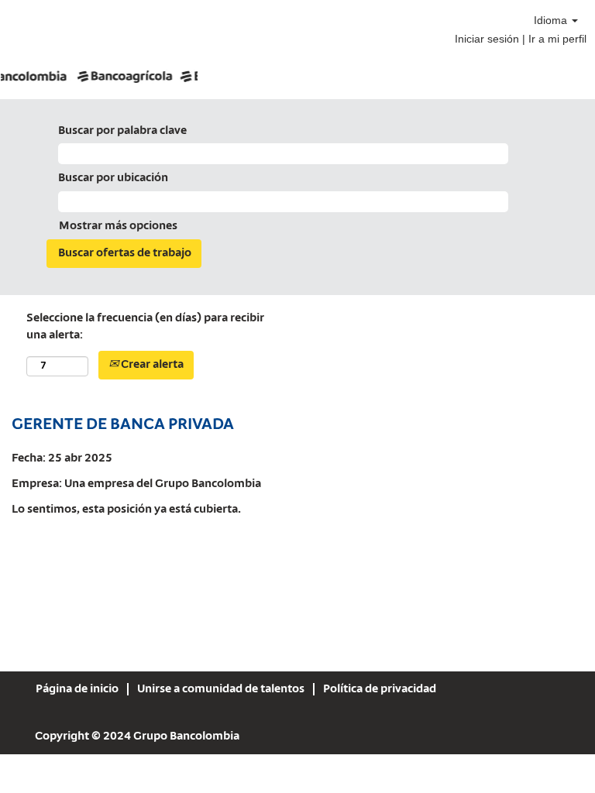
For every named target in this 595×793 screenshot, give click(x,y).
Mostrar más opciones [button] (118, 226)
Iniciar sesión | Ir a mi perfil (520, 39)
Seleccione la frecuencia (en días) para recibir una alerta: (145, 327)
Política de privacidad (379, 689)
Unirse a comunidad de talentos (220, 689)
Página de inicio (77, 689)
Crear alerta (151, 365)
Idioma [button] (552, 20)
